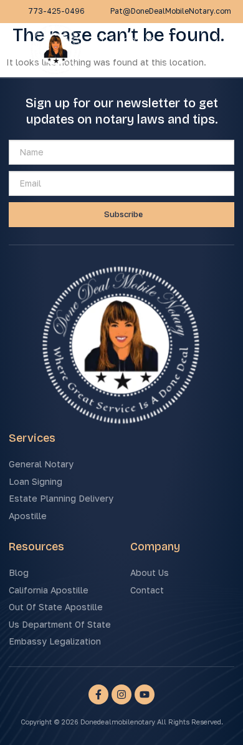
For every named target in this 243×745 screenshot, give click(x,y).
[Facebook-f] (98, 694)
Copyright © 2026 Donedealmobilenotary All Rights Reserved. (122, 722)
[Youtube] (145, 694)
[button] (225, 50)
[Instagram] (121, 694)
